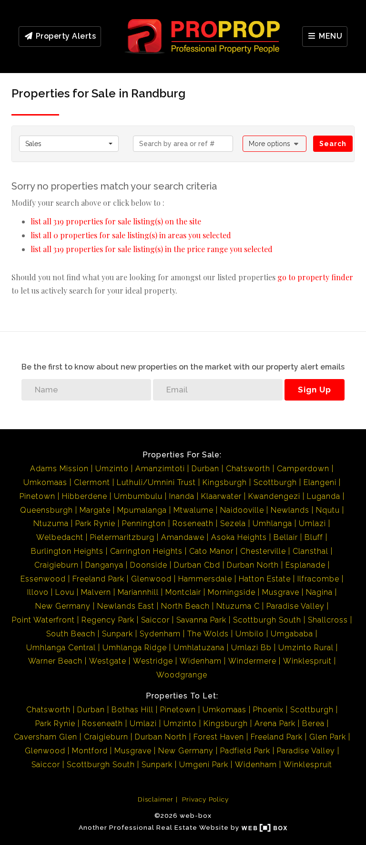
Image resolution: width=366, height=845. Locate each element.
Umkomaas (45, 482)
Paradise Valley (295, 606)
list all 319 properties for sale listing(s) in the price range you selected (151, 249)
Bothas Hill (132, 709)
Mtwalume (193, 510)
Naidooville (242, 510)
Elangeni (320, 482)
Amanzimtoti (160, 468)
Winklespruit (307, 660)
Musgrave (280, 592)
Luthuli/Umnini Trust (156, 482)
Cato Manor (211, 551)
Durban (205, 468)
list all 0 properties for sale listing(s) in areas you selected (130, 235)
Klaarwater (221, 496)
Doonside (148, 565)
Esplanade (305, 565)
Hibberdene (84, 496)
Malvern (96, 592)
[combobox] (69, 144)
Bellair (286, 537)
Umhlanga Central (61, 647)
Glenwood (151, 578)
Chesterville (263, 551)
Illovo (38, 592)
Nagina (319, 592)
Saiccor (155, 619)
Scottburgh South (267, 619)
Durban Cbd (197, 565)
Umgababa (292, 633)
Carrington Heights (146, 551)
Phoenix (268, 709)
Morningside (231, 592)
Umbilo (249, 633)
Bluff (314, 537)
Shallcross (328, 619)
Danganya (104, 565)
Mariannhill (138, 592)
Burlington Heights (67, 551)
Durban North (253, 565)
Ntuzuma (51, 523)
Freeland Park (98, 578)
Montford (90, 750)
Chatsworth (248, 468)
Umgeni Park (203, 764)
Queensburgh (46, 510)
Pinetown (37, 496)
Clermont (92, 482)
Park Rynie (95, 523)
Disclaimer (155, 799)
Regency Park (107, 619)
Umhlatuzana (198, 647)
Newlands (290, 510)
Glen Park (327, 736)
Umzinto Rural (306, 647)
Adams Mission (59, 468)
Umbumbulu (138, 496)
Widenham (201, 660)
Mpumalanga (142, 510)
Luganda (323, 496)
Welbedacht (59, 537)
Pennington (144, 523)
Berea (313, 723)
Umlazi (312, 523)
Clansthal (310, 551)
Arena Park (274, 723)
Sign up (314, 389)
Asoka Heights (239, 537)
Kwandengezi (274, 496)
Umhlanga (272, 523)
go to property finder (315, 277)
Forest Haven (218, 736)
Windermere (252, 660)
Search (332, 144)
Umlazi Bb (251, 647)
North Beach (185, 606)
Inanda (181, 496)
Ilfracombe (318, 578)
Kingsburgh (225, 482)
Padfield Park (245, 750)
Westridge (153, 660)
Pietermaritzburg (122, 537)
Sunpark (117, 633)
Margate (95, 510)
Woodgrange (181, 674)
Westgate (107, 660)
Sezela (233, 523)
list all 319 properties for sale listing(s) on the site (115, 221)
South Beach (70, 633)
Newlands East (125, 606)
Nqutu (328, 510)
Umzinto (112, 468)
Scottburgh (275, 482)
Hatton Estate (265, 578)
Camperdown (303, 468)
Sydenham (160, 633)
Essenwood (43, 578)
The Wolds (208, 633)
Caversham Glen (45, 736)
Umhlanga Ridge (134, 647)
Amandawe (182, 537)
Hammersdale (205, 578)
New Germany (63, 606)
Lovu (64, 592)
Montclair (183, 592)
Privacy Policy (205, 799)
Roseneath (193, 523)
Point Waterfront (43, 619)
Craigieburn (56, 565)
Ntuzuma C (238, 606)
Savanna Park (201, 619)
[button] (275, 144)
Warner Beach (55, 660)
